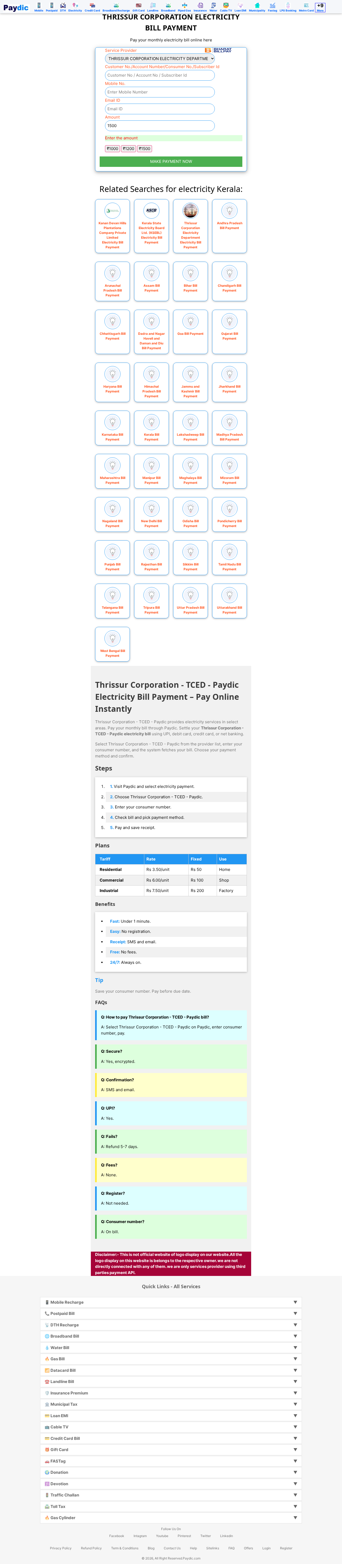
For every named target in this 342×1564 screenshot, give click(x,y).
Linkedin (226, 1536)
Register (286, 1548)
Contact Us (172, 1548)
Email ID (112, 100)
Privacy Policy (61, 1548)
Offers (248, 1548)
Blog (151, 1548)
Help (193, 1548)
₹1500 (144, 148)
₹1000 (112, 148)
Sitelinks (212, 1548)
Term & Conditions (124, 1548)
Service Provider (121, 50)
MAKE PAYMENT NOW (171, 161)
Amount (112, 117)
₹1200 (128, 148)
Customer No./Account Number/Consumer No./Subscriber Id (162, 66)
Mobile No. (115, 83)
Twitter (205, 1536)
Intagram (140, 1536)
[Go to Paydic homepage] (16, 7)
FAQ (231, 1548)
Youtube (162, 1536)
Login (266, 1548)
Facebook (116, 1536)
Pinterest (184, 1536)
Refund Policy (91, 1548)
